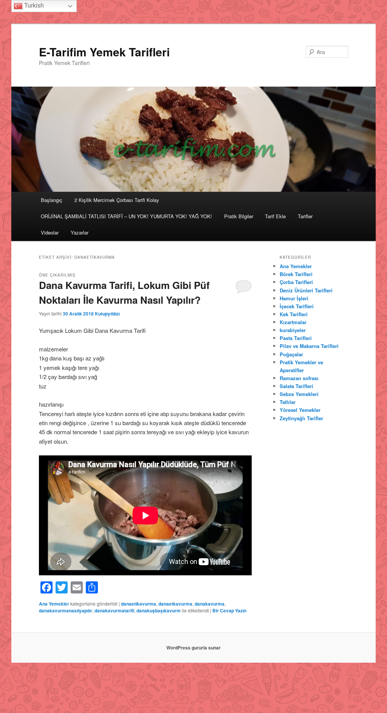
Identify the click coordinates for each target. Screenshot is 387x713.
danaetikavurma (138, 603)
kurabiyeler (293, 330)
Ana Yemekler (54, 603)
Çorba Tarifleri (296, 282)
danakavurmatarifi (114, 610)
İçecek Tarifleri (297, 306)
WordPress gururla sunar (193, 647)
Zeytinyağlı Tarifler (301, 418)
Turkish (33, 5)
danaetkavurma (175, 603)
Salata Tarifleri (296, 386)
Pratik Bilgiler (238, 216)
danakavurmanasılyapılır (65, 610)
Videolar (50, 232)
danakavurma (209, 603)
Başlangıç (51, 199)
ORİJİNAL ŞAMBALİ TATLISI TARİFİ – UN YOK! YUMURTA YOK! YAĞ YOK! (126, 216)
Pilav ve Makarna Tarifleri (309, 346)
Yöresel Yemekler (300, 409)
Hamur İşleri (294, 298)
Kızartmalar (293, 322)
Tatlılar (288, 401)
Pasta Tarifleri (296, 338)
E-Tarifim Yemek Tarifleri (104, 51)
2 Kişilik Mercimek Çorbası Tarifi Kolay (116, 199)
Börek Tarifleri (296, 274)
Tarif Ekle (275, 216)
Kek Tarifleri (294, 314)
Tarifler (305, 216)
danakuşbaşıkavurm (158, 610)
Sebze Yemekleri (299, 394)
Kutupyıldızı (107, 313)
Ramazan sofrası (299, 378)
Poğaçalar (291, 354)
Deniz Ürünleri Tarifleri (306, 290)
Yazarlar (79, 232)
